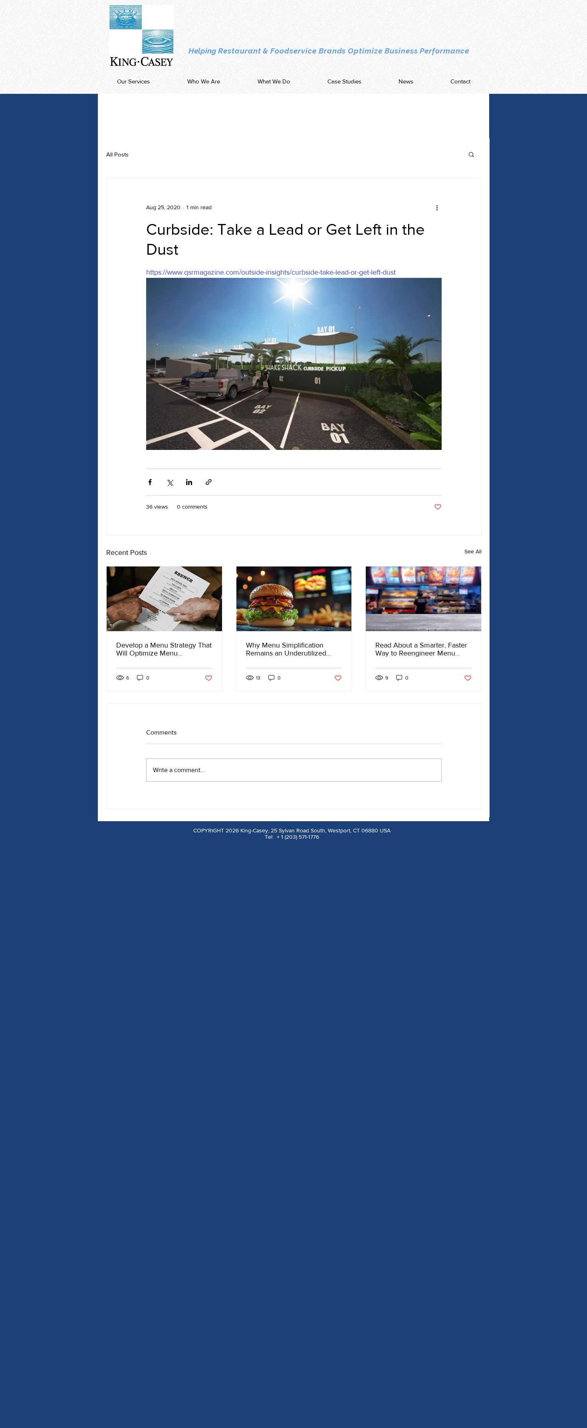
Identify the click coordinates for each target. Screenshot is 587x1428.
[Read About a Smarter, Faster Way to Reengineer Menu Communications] (423, 598)
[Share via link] (208, 482)
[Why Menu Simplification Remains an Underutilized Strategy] (294, 598)
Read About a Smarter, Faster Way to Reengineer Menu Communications (421, 649)
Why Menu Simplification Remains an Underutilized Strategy (286, 649)
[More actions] (437, 207)
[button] (471, 154)
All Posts (117, 154)
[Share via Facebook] (150, 482)
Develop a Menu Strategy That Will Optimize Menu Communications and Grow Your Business (164, 649)
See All (473, 551)
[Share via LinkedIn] (189, 482)
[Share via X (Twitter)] (169, 482)
